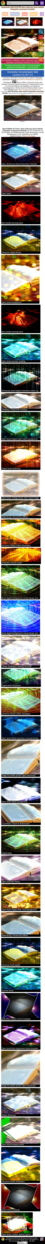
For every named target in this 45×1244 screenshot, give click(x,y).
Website (34, 14)
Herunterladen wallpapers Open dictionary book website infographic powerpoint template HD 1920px (22, 61)
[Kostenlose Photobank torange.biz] (3, 3)
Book (25, 14)
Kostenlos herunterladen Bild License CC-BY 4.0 (22, 73)
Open (5, 14)
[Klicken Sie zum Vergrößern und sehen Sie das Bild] (41, 31)
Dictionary (15, 14)
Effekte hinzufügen (28, 136)
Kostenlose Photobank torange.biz (29, 79)
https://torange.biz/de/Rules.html (29, 90)
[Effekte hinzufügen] (41, 54)
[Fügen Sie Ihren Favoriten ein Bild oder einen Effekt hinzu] (4, 31)
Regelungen (24, 1241)
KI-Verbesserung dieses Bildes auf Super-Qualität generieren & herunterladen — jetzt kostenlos (22, 66)
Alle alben (32, 1241)
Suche (36, 3)
